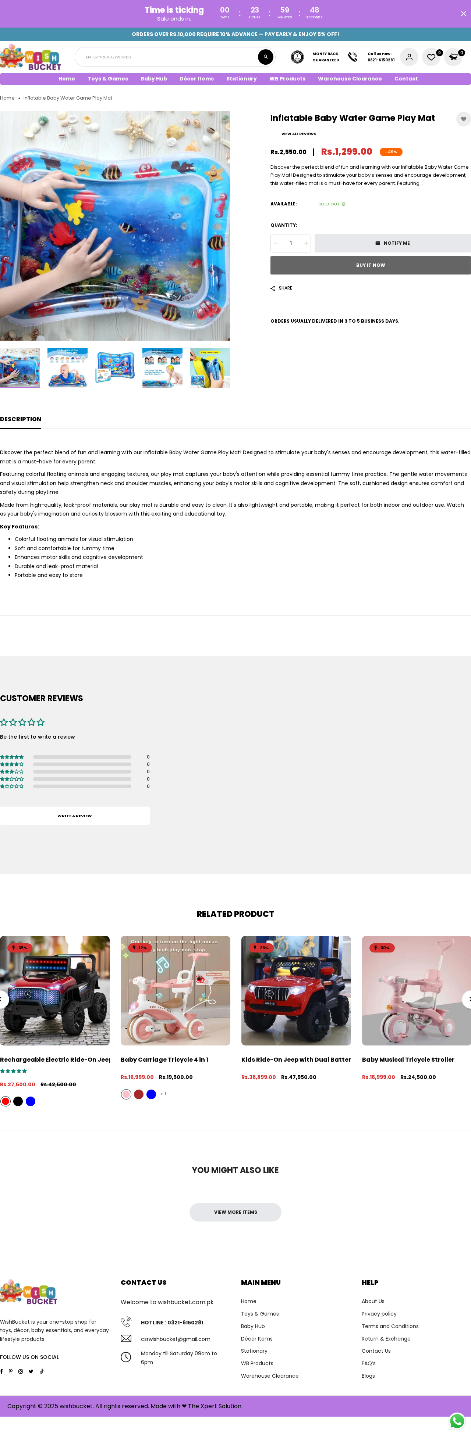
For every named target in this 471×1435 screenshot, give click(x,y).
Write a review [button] (74, 816)
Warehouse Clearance (350, 78)
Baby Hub (253, 1326)
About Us (373, 1301)
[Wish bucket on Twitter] (31, 1371)
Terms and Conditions (390, 1326)
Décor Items (257, 1338)
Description (20, 419)
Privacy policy (379, 1313)
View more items (235, 1212)
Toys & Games (260, 1313)
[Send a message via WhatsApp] (457, 1421)
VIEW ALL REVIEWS (298, 134)
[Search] (265, 57)
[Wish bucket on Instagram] (20, 1371)
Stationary (254, 1351)
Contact (406, 78)
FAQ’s (369, 1363)
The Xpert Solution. (215, 1406)
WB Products (287, 78)
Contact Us (376, 1351)
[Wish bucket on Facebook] (1, 1371)
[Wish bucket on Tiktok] (42, 1371)
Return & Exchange (386, 1338)
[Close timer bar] (464, 14)
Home (67, 78)
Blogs (368, 1376)
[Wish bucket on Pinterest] (11, 1371)
